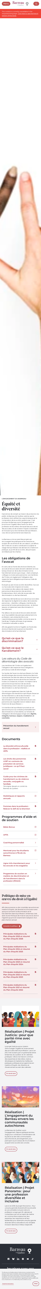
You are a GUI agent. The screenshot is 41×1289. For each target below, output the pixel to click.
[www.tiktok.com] (32, 1259)
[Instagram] (23, 1259)
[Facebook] (8, 1259)
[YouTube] (28, 1259)
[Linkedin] (18, 1259)
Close (36, 1283)
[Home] (20, 3)
